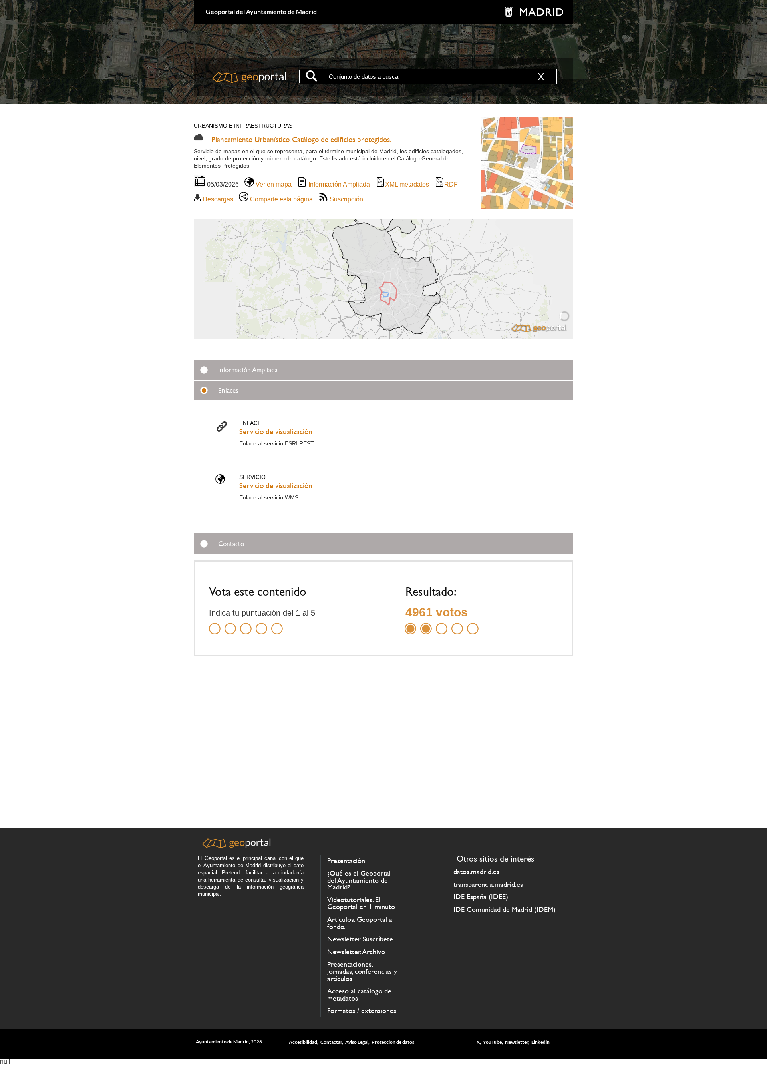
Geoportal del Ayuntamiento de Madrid (261, 11)
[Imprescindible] (277, 623)
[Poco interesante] (230, 623)
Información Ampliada (338, 184)
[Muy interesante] (261, 623)
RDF (451, 184)
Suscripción (345, 199)
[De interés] (246, 623)
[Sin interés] (215, 623)
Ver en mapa (273, 184)
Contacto (231, 544)
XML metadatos (407, 184)
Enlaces (228, 390)
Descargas (217, 199)
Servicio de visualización (275, 431)
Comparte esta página (280, 199)
